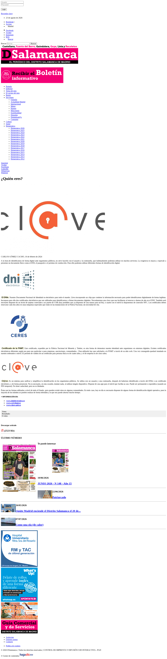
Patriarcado (59, 497)
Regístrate (10, 22)
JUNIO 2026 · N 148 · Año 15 (55, 483)
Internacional (16, 104)
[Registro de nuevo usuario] (32, 82)
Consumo (14, 119)
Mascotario (15, 111)
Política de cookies (13, 646)
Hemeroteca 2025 (17, 130)
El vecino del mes (13, 93)
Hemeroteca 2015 (17, 152)
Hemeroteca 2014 (17, 155)
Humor (13, 108)
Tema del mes (11, 91)
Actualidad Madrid (18, 102)
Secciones (10, 97)
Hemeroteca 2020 (17, 141)
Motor (13, 106)
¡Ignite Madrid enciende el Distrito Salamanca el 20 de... (48, 510)
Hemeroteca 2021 (17, 139)
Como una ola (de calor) (29, 524)
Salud (8, 124)
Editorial (9, 89)
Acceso (9, 24)
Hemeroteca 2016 (17, 150)
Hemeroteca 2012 (17, 159)
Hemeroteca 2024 (17, 133)
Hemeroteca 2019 (17, 144)
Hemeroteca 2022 (17, 137)
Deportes (14, 115)
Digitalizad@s (16, 117)
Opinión (14, 100)
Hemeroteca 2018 (17, 146)
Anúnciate (10, 637)
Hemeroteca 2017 (17, 148)
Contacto (9, 642)
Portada (9, 86)
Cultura (9, 122)
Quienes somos (12, 639)
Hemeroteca (10, 126)
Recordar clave (7, 14)
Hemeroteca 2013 (17, 157)
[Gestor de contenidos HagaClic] (26, 656)
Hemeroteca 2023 (17, 135)
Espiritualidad (16, 113)
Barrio (8, 95)
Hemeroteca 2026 (17, 128)
